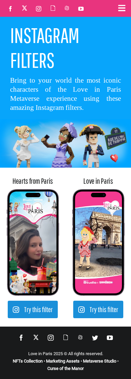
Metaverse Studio (99, 361)
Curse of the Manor (65, 368)
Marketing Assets (63, 361)
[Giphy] (52, 8)
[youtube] (81, 8)
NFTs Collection (28, 361)
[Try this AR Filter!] (33, 192)
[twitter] (95, 337)
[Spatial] (66, 8)
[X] (24, 8)
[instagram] (38, 8)
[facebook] (10, 8)
